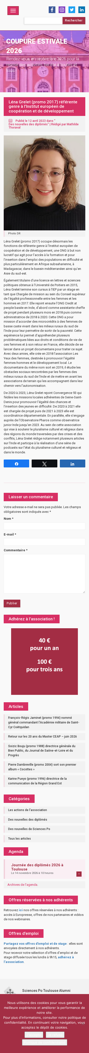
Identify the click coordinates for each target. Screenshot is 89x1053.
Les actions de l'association (27, 810)
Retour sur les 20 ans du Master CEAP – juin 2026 (42, 736)
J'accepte (33, 1035)
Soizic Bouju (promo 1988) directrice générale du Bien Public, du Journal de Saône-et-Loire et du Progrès (41, 750)
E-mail (10, 534)
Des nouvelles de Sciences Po (29, 829)
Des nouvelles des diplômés (28, 124)
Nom (8, 518)
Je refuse (55, 1035)
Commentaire (15, 550)
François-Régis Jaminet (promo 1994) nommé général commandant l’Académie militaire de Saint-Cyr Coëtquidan (43, 722)
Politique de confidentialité (44, 1042)
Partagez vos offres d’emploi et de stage (35, 943)
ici (21, 910)
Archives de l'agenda (22, 885)
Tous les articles (19, 838)
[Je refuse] (82, 1023)
